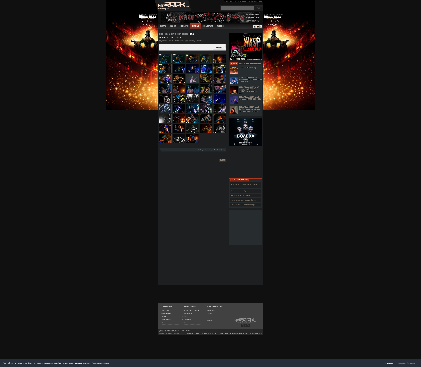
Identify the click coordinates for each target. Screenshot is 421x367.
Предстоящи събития (191, 310)
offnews (229, 1)
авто (260, 1)
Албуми (220, 26)
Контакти (198, 333)
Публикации (207, 26)
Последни (165, 310)
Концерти (184, 26)
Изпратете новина (169, 323)
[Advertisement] (245, 162)
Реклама (206, 333)
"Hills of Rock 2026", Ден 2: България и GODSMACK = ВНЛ (250, 98)
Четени (246, 64)
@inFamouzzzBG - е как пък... (241, 195)
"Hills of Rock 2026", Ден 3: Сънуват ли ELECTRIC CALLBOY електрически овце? (249, 90)
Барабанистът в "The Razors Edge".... (244, 205)
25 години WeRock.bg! (247, 68)
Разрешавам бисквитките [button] (406, 363)
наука (254, 1)
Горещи (234, 64)
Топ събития (188, 313)
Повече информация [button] (100, 363)
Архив (164, 316)
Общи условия (223, 333)
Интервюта (211, 310)
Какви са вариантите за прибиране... (244, 200)
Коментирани (255, 64)
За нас (214, 333)
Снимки (195, 26)
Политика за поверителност (239, 333)
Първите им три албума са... (241, 191)
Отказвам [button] (389, 363)
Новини (173, 26)
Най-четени (166, 313)
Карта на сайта (257, 333)
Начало (163, 26)
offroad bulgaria (242, 1)
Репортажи (188, 320)
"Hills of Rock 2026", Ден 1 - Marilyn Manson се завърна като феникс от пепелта (249, 109)
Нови (241, 64)
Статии (209, 313)
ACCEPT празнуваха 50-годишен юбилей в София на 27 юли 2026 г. (250, 79)
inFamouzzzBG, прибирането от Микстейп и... (245, 185)
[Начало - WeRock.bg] (173, 10)
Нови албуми (166, 320)
